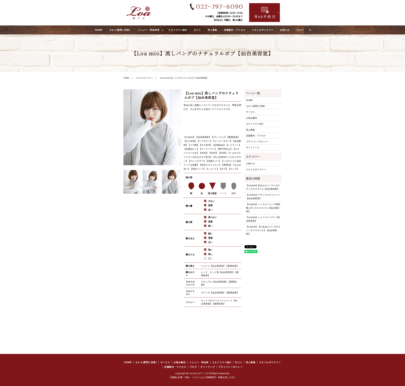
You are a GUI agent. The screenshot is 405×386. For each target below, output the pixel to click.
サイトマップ (252, 147)
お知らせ (285, 29)
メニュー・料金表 (199, 362)
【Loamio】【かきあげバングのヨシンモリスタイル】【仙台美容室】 (263, 230)
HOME (98, 29)
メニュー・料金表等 (148, 29)
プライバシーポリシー (257, 141)
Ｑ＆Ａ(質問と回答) (119, 29)
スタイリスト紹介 (177, 29)
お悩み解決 (251, 117)
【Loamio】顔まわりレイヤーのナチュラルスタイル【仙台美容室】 (263, 187)
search (310, 30)
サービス (250, 111)
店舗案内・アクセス (234, 29)
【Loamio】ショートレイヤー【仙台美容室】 (263, 219)
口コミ (197, 29)
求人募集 (212, 29)
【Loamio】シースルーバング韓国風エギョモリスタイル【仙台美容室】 (263, 208)
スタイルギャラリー (262, 29)
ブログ (299, 29)
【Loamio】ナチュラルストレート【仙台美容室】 (263, 196)
